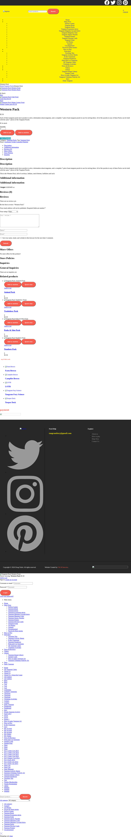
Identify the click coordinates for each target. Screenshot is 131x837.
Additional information (11, 147)
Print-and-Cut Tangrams (16, 644)
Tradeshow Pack (11, 311)
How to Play (8, 633)
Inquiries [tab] (5, 263)
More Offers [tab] (6, 249)
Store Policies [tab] (7, 258)
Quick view (28, 284)
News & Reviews (10, 649)
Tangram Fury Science (14, 394)
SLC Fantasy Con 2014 (11, 758)
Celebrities (7, 690)
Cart (5, 684)
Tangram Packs (9, 86)
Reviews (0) (8, 149)
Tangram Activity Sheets (16, 638)
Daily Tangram (9, 664)
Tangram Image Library (16, 655)
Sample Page (8, 743)
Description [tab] (6, 159)
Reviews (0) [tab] (6, 192)
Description (8, 145)
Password (3, 587)
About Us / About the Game (13, 675)
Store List (7, 765)
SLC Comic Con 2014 (11, 752)
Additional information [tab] (12, 178)
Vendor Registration (10, 784)
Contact (6, 701)
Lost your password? (7, 596)
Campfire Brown (12, 378)
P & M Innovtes (63, 567)
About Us (7, 671)
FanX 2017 (7, 714)
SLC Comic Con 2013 (11, 751)
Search (53, 11)
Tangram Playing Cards (15, 622)
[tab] (67, 145)
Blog (5, 680)
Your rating (4, 211)
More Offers (8, 151)
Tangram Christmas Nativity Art (18, 660)
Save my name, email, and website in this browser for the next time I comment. (27, 238)
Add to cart (7, 132)
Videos (6, 651)
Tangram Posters (13, 620)
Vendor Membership (10, 782)
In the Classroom (13, 640)
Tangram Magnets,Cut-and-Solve (19, 614)
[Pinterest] (125, 2)
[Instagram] (119, 2)
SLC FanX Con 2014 (11, 762)
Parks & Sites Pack (12, 330)
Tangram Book (13, 609)
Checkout (7, 693)
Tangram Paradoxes (14, 642)
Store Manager (9, 769)
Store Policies (8, 153)
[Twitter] (113, 2)
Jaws (5, 662)
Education (7, 635)
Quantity (3, 127)
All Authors (8, 677)
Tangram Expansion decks (16, 612)
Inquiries (7, 155)
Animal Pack (9, 292)
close (11, 836)
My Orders (7, 734)
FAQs (6, 716)
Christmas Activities (14, 647)
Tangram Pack (25, 140)
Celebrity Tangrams (10, 692)
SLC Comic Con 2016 (11, 756)
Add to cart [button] (7, 288)
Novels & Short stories (15, 631)
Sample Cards (12, 657)
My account (8, 728)
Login (5, 592)
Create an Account (11, 580)
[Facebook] (107, 2)
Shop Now (7, 605)
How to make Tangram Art (17, 659)
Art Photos (11, 625)
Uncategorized (13, 629)
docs (5, 710)
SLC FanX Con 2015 (11, 764)
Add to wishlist (23, 132)
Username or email (6, 583)
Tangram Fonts (13, 623)
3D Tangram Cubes (14, 646)
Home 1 (6, 719)
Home (2, 86)
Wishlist (6, 788)
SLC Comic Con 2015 (11, 754)
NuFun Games (13, 607)
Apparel (10, 627)
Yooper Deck (10, 402)
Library (6, 653)
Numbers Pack (10, 349)
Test (5, 780)
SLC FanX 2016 (9, 760)
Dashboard (7, 706)
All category (8, 804)
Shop (5, 745)
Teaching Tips (12, 636)
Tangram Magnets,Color (16, 616)
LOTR (8, 386)
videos (6, 786)
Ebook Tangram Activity (12, 712)
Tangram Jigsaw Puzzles (16, 618)
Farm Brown (10, 371)
